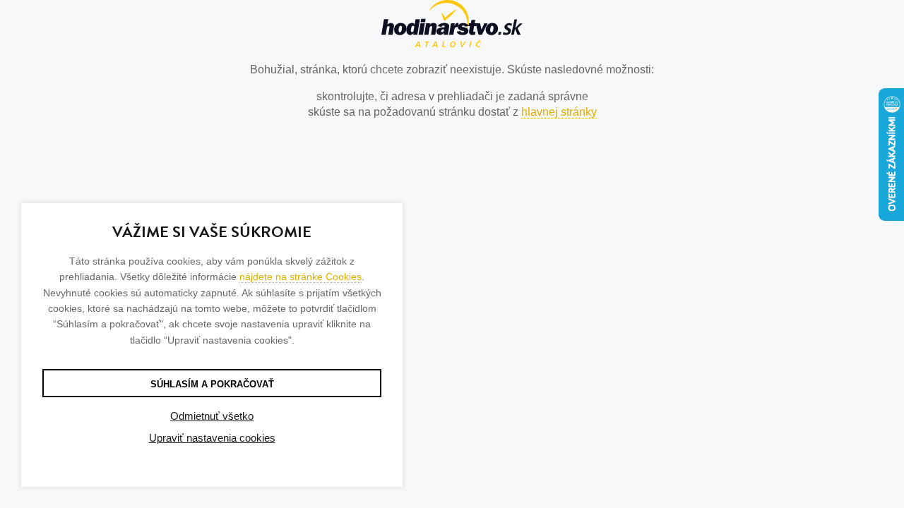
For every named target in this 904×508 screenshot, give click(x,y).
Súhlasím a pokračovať (212, 384)
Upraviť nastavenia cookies (212, 438)
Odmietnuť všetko (212, 416)
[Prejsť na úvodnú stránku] (452, 26)
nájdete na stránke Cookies (300, 276)
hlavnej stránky (559, 112)
